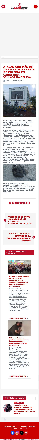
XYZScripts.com (31, 439)
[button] (31, 398)
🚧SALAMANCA (18, 403)
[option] (19, 408)
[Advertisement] (19, 33)
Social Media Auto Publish (10, 439)
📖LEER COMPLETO (17, 318)
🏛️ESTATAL (7, 81)
